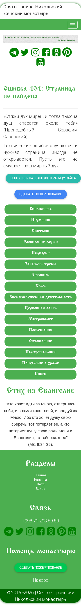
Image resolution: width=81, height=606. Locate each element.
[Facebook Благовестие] (46, 52)
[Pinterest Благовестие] (67, 52)
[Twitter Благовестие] (25, 52)
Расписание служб (40, 242)
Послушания (40, 330)
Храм (41, 286)
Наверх (40, 580)
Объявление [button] (40, 341)
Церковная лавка (41, 308)
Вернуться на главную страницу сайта (43, 178)
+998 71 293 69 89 (40, 521)
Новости (40, 480)
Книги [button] (40, 374)
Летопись (41, 275)
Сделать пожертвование (40, 194)
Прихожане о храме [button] (40, 363)
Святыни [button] (40, 231)
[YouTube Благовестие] (40, 62)
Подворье (41, 253)
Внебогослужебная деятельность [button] (40, 297)
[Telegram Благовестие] (14, 52)
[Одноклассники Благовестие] (56, 52)
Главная (40, 475)
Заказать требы (40, 264)
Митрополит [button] (40, 319)
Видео (40, 489)
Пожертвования (40, 352)
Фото (41, 484)
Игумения (40, 220)
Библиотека (40, 209)
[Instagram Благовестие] (35, 52)
